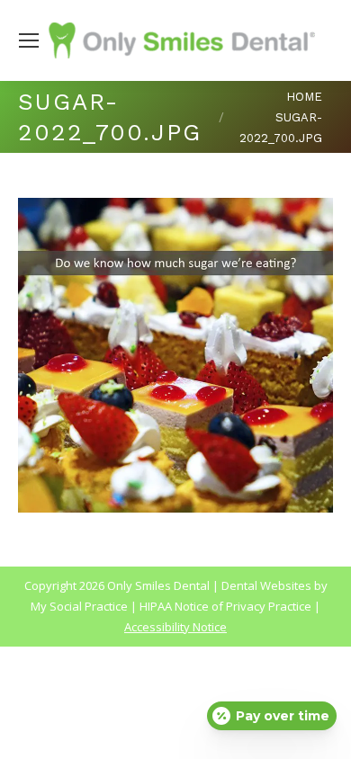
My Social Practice (79, 606)
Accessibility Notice (175, 627)
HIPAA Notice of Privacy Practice (225, 606)
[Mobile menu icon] (29, 40)
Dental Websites (266, 585)
